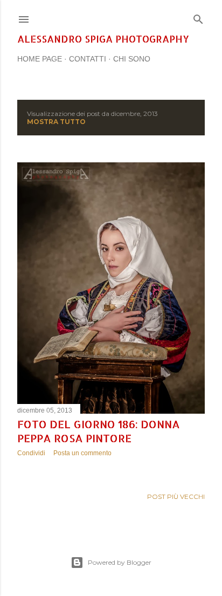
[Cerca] (198, 17)
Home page (39, 58)
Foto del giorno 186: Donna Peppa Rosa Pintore (98, 431)
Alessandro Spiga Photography (103, 38)
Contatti (87, 58)
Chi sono (131, 58)
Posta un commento (82, 453)
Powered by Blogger (119, 562)
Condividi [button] (31, 453)
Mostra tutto (56, 122)
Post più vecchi (176, 496)
